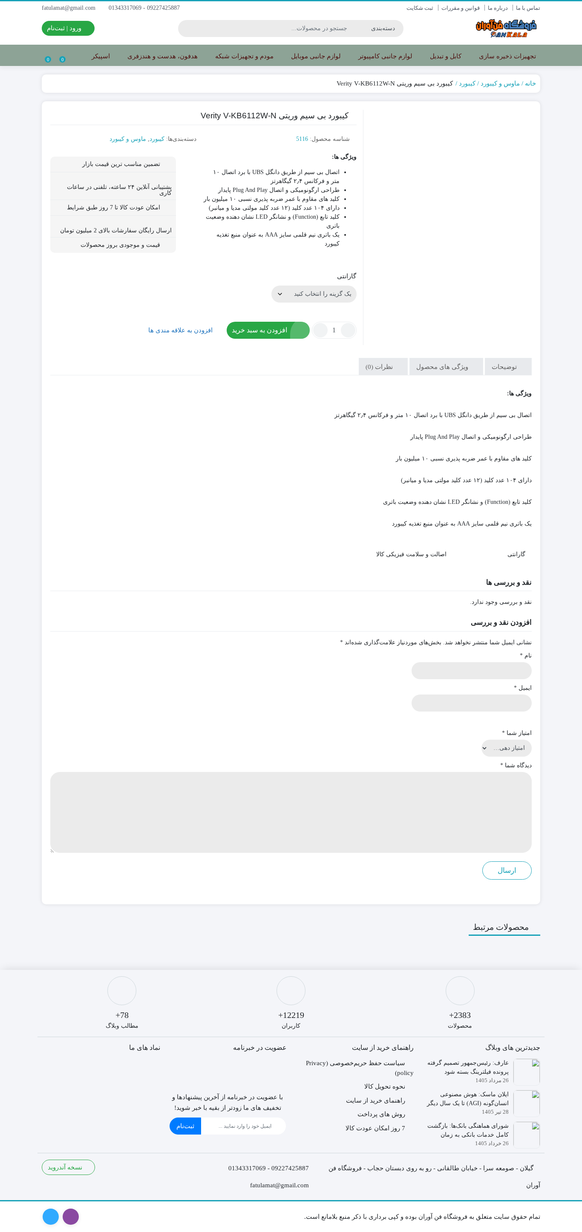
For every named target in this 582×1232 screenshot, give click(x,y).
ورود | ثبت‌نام (65, 28)
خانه (530, 83)
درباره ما (498, 8)
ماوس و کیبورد (500, 83)
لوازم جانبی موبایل (315, 56)
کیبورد (467, 83)
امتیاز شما (517, 733)
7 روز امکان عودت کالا (375, 1128)
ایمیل (523, 688)
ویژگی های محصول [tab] (443, 366)
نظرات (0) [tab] (380, 366)
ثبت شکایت (419, 8)
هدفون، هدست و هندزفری (162, 56)
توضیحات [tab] (505, 366)
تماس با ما (528, 8)
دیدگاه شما (516, 765)
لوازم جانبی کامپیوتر (384, 56)
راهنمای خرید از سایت (375, 1100)
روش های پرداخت (381, 1114)
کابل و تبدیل (444, 56)
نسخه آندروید (66, 1167)
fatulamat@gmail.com (69, 8)
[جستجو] (185, 28)
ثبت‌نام (185, 1126)
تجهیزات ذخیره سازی (506, 56)
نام (526, 655)
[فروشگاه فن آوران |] (506, 28)
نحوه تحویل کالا (384, 1086)
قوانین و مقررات (460, 8)
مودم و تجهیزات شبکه (243, 56)
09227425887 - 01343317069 (145, 8)
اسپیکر (100, 56)
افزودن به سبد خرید (259, 330)
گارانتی (346, 276)
